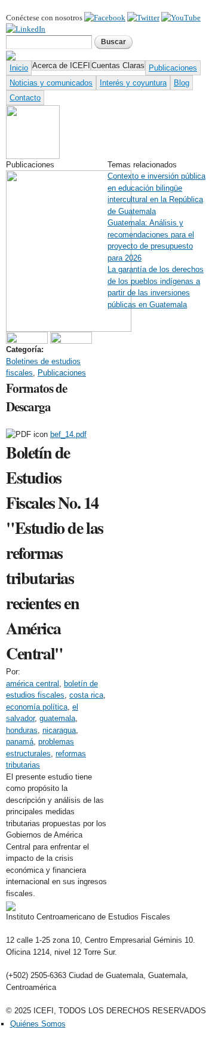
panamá (19, 741)
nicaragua (59, 730)
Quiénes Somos (38, 1023)
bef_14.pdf (68, 434)
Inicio (19, 67)
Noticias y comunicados (51, 82)
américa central (32, 683)
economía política (36, 706)
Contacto (25, 97)
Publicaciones (173, 67)
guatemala (57, 718)
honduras (22, 730)
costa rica (86, 694)
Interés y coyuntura (133, 82)
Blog (181, 82)
